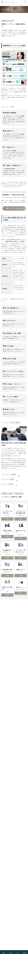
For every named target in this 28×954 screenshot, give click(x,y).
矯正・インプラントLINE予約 (14, 208)
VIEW (7, 518)
